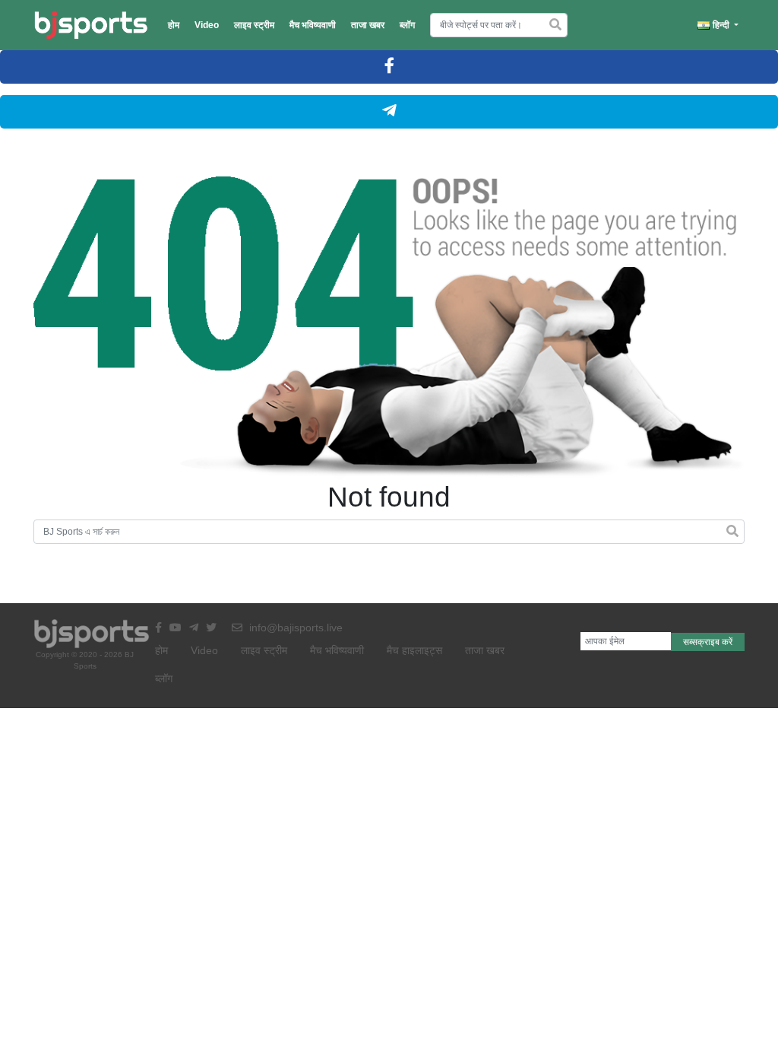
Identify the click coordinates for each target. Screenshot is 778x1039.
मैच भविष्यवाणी (312, 25)
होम (173, 25)
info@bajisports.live (294, 627)
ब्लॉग (407, 25)
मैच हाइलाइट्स (414, 650)
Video (206, 25)
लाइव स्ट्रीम (254, 25)
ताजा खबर (367, 25)
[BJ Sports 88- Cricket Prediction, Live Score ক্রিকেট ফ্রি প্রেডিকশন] (90, 25)
